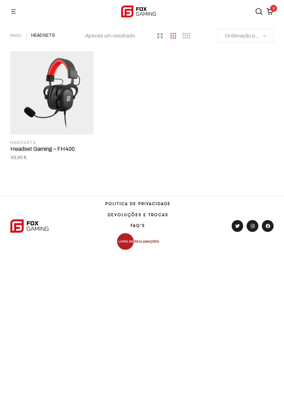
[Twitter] (237, 226)
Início (15, 35)
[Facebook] (268, 226)
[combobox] (245, 36)
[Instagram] (252, 226)
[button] (13, 11)
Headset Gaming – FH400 (42, 149)
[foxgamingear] (138, 11)
